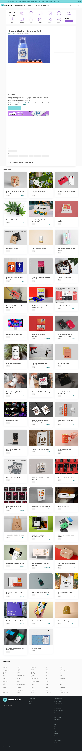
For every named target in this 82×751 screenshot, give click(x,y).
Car (60, 672)
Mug (39, 1)
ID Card (47, 681)
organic (31, 155)
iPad (55, 726)
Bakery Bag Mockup (15, 237)
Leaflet (47, 684)
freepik (26, 155)
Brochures (4, 672)
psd (34, 155)
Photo (47, 687)
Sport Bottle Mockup (41, 610)
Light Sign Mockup (66, 495)
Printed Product (63, 689)
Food (18, 679)
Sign (54, 1)
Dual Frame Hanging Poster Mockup (15, 266)
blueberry (21, 155)
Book (20, 1)
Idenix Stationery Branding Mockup (66, 524)
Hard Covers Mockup (66, 352)
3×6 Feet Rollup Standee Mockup (15, 438)
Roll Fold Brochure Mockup (66, 295)
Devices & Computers (21, 675)
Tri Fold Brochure (49, 692)
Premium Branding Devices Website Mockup (41, 409)
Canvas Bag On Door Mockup (15, 524)
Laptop (32, 1)
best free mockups (22, 104)
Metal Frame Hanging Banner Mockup (66, 237)
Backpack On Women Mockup (41, 380)
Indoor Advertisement (45, 567)
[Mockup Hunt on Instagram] (8, 1)
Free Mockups (18, 5)
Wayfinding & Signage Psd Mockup (41, 180)
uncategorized (45, 155)
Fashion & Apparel (34, 678)
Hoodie (18, 681)
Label (4, 684)
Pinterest (18, 689)
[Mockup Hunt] (7, 5)
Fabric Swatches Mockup (15, 466)
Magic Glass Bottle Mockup (41, 581)
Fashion (18, 678)
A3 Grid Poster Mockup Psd (66, 466)
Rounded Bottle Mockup (15, 209)
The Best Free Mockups (30, 102)
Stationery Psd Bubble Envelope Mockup (41, 524)
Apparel (73, 623)
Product (50, 1)
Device (28, 1)
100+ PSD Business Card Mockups (7, 664)
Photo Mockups (57, 738)
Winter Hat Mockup (66, 610)
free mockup (13, 102)
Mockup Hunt (8, 746)
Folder (4, 679)
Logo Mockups (57, 731)
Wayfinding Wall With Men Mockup (41, 352)
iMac (61, 681)
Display (32, 675)
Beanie (61, 667)
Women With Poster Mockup (41, 438)
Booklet (61, 669)
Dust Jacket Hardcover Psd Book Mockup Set (41, 295)
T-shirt (58, 1)
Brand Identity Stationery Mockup (66, 409)
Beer (3, 669)
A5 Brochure (48, 663)
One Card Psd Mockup (66, 266)
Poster (46, 1)
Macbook (56, 733)
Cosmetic (24, 1)
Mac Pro (22, 337)
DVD (3, 676)
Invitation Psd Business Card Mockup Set (15, 295)
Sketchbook (19, 692)
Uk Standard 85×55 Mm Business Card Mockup (66, 323)
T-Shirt (32, 692)
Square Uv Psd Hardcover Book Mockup (66, 380)
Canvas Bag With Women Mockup (66, 581)
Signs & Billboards (6, 692)
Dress (47, 675)
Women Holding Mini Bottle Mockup (15, 380)
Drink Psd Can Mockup (41, 237)
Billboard (22, 623)
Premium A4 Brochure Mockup (41, 323)
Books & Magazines (6, 670)
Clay (18, 673)
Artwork (18, 667)
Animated (33, 666)
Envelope (48, 539)
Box (74, 567)
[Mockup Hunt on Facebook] (4, 1)
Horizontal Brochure (35, 681)
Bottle (23, 222)
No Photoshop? (45, 5)
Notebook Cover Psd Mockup (41, 495)
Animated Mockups (58, 703)
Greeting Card (5, 681)
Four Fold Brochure (34, 679)
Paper (43, 1)
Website (4, 693)
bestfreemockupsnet (13, 155)
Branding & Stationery (64, 670)
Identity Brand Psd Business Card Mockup (15, 637)
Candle (32, 672)
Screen (47, 690)
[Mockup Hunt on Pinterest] (6, 1)
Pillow (4, 689)
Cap (46, 672)
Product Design (20, 690)
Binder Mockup (41, 637)
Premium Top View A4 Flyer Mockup (41, 466)
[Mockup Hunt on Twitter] (2, 1)
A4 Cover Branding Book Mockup (15, 495)
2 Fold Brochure (20, 663)
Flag (46, 678)
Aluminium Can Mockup (15, 352)
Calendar (18, 672)
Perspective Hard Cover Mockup (66, 209)
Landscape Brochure (21, 684)
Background (33, 667)
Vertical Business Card (64, 692)
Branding (73, 193)
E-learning (19, 676)
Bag (16, 1)
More (37, 5)
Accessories (62, 663)
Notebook (48, 508)
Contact (30, 701)
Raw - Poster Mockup (15, 409)
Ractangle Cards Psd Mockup (66, 180)
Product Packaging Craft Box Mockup (15, 180)
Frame (47, 679)
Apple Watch (5, 667)
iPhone (55, 728)
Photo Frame (62, 687)
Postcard (33, 689)
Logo (36, 1)
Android (18, 666)
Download (14, 108)
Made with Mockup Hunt (29, 5)
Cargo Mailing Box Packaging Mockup (66, 552)
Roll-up (73, 308)
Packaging (19, 687)
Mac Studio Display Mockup (15, 323)
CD (3, 673)
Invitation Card (21, 310)
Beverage (18, 669)
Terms (30, 703)
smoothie (39, 155)
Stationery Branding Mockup (15, 552)
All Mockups (12, 1)
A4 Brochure (33, 663)
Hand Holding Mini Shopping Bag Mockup (41, 209)
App (46, 666)
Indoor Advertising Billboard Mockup (41, 552)
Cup (60, 673)
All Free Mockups (12, 151)
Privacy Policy (31, 705)
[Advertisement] (29, 78)
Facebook (4, 678)
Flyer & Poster (62, 678)
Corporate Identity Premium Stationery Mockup (15, 581)
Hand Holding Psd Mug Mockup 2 (66, 438)
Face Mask (62, 676)
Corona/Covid (33, 673)
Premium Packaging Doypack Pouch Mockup (41, 266)
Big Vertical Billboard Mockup (15, 610)
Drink (48, 251)
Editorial (32, 676)
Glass (48, 594)
